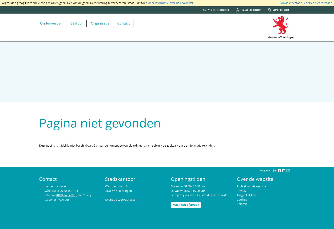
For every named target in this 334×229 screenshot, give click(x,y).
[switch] (216, 10)
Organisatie (100, 23)
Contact (123, 23)
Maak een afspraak (186, 205)
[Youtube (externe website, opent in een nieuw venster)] (288, 170)
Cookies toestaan (291, 3)
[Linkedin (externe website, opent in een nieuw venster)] (283, 170)
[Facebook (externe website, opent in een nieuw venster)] (279, 170)
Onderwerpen (51, 23)
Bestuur (76, 23)
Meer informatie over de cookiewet (170, 3)
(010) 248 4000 (65, 195)
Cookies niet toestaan (318, 3)
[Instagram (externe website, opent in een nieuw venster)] (275, 170)
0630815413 (67, 191)
